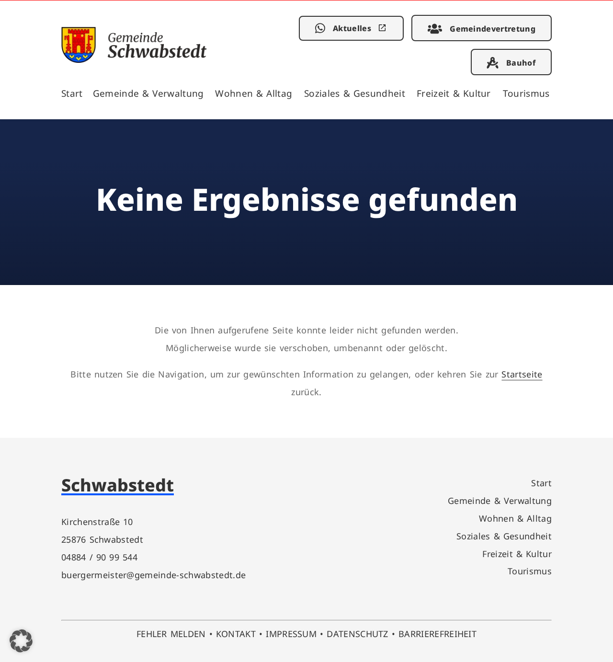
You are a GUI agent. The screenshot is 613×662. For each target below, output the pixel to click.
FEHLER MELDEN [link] (171, 633)
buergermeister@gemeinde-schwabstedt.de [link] (153, 575)
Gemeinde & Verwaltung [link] (148, 93)
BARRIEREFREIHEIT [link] (437, 633)
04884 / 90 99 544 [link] (99, 557)
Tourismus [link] (526, 93)
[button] (21, 641)
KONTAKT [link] (236, 633)
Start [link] (72, 93)
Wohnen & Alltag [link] (253, 93)
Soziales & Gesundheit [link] (354, 93)
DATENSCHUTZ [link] (357, 633)
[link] (134, 60)
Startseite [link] (521, 374)
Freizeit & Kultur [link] (454, 93)
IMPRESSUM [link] (291, 633)
